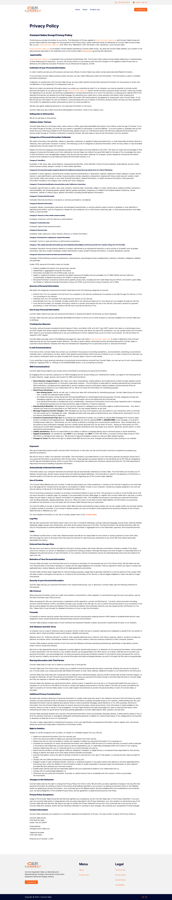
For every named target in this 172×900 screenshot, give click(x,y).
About (85, 9)
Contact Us (140, 9)
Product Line (95, 9)
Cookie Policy (91, 515)
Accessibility (120, 885)
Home (77, 9)
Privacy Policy (120, 875)
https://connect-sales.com (106, 40)
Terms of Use (87, 51)
